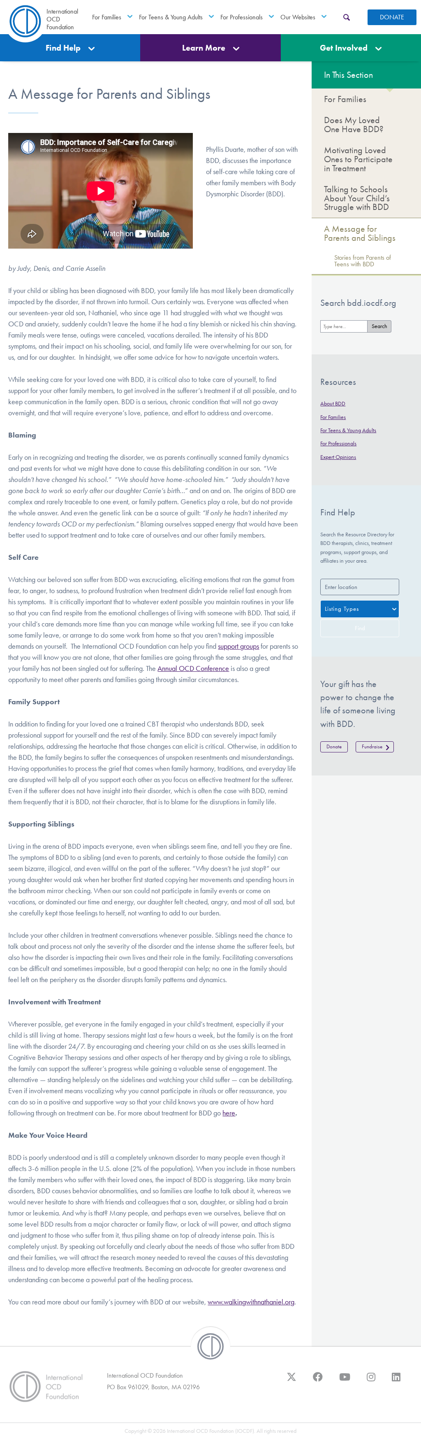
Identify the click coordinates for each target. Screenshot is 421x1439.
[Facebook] (317, 1381)
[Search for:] (344, 326)
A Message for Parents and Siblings (360, 233)
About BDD (332, 403)
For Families (106, 17)
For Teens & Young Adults (171, 17)
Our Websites (297, 17)
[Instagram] (371, 1381)
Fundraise (372, 746)
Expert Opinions (338, 457)
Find (360, 628)
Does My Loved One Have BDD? (354, 124)
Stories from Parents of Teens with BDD (362, 261)
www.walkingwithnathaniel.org (251, 1301)
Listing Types (342, 608)
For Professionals (241, 17)
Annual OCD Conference (193, 668)
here (228, 1113)
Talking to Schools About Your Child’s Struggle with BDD (357, 198)
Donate (392, 17)
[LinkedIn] (396, 1381)
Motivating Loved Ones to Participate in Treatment (358, 159)
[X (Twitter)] (291, 1381)
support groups (238, 646)
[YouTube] (345, 1381)
